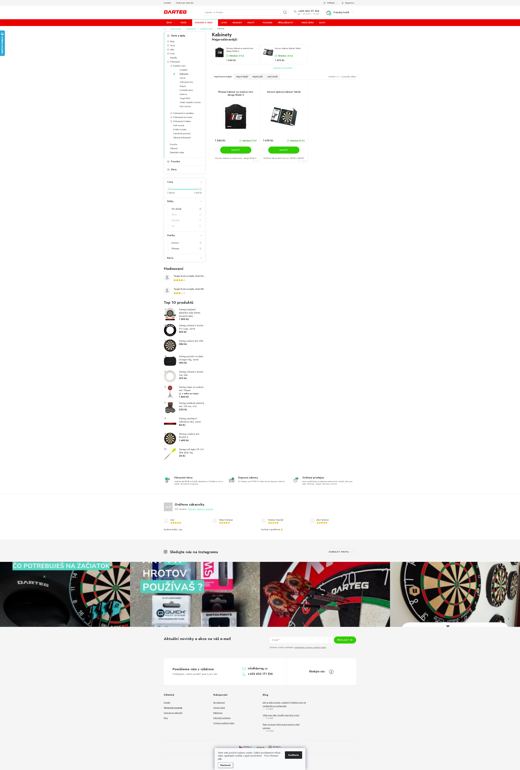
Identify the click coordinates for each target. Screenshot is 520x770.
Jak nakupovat (219, 702)
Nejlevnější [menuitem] (242, 77)
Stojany (183, 86)
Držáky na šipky (179, 129)
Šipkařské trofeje (177, 152)
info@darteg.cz (258, 668)
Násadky (173, 57)
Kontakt (167, 702)
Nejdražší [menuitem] (258, 77)
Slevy (174, 169)
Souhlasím (293, 755)
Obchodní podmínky (222, 718)
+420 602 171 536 (308, 11)
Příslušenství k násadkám (183, 113)
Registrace (349, 2)
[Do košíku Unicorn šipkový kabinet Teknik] (283, 150)
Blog (166, 718)
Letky (172, 49)
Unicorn (186, 242)
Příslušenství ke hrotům (182, 117)
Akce (186, 214)
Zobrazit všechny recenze (200, 509)
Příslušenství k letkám (182, 121)
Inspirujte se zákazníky (173, 712)
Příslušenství (175, 61)
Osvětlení (184, 70)
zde (220, 758)
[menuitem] (170, 22)
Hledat (285, 12)
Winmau (186, 248)
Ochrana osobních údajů (223, 723)
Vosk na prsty (178, 125)
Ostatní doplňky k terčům (190, 102)
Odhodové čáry (186, 82)
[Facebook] (331, 672)
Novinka (186, 220)
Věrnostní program (173, 707)
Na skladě (186, 208)
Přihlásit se (345, 640)
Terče (172, 45)
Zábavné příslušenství (182, 137)
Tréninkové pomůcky (182, 133)
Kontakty (167, 2)
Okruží (182, 78)
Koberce (183, 94)
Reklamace (217, 712)
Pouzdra (173, 144)
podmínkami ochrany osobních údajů (310, 647)
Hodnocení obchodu (185, 2)
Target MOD (185, 98)
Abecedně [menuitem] (272, 77)
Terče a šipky (178, 35)
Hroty (172, 53)
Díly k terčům (185, 106)
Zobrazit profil (339, 551)
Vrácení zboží (219, 707)
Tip (186, 226)
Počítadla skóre (186, 90)
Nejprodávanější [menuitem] (223, 77)
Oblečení (174, 148)
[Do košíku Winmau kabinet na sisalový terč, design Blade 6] (235, 150)
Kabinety (184, 74)
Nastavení (225, 765)
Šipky (172, 41)
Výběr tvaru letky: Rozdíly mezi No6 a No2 (281, 715)
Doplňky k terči (179, 65)
